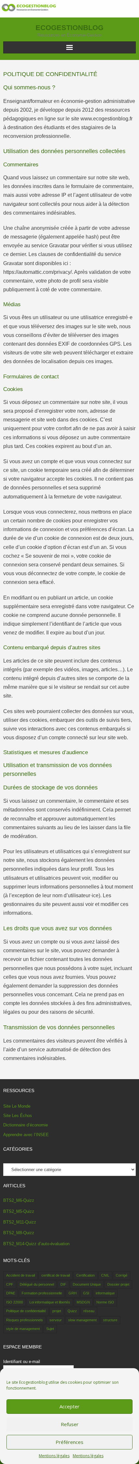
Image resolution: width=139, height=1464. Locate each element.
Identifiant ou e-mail (21, 1361)
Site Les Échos (17, 1115)
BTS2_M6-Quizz (18, 1200)
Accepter (69, 1406)
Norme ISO (105, 1302)
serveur (55, 1320)
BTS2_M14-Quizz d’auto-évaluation (36, 1243)
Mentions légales (54, 1455)
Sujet (50, 1329)
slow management (82, 1320)
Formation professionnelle (42, 1293)
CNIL (105, 1275)
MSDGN (83, 1302)
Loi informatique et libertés (49, 1302)
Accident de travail (20, 1275)
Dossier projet (118, 1284)
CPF (9, 1284)
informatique (105, 1293)
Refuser (70, 1424)
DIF (63, 1284)
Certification (85, 1275)
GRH (73, 1293)
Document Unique (87, 1284)
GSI (86, 1293)
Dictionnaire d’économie (25, 1125)
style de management (23, 1329)
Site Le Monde (16, 1106)
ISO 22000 (14, 1302)
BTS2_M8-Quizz (18, 1232)
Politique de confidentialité (26, 1311)
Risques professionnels (24, 1320)
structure (110, 1320)
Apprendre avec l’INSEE (26, 1134)
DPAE (10, 1293)
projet (56, 1311)
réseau (88, 1311)
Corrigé (121, 1275)
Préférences (69, 1442)
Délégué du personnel (37, 1284)
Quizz (72, 1311)
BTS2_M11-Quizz (19, 1222)
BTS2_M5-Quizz (18, 1211)
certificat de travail (55, 1275)
